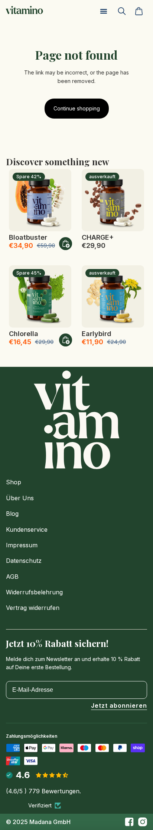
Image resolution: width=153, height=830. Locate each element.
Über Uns (20, 498)
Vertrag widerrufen (32, 607)
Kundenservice (27, 529)
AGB (12, 576)
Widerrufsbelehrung (34, 592)
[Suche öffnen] (125, 11)
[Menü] (104, 11)
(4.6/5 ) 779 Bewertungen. (43, 791)
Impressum (22, 545)
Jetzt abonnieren (119, 706)
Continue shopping (76, 108)
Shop (13, 482)
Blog (12, 513)
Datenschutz (24, 560)
